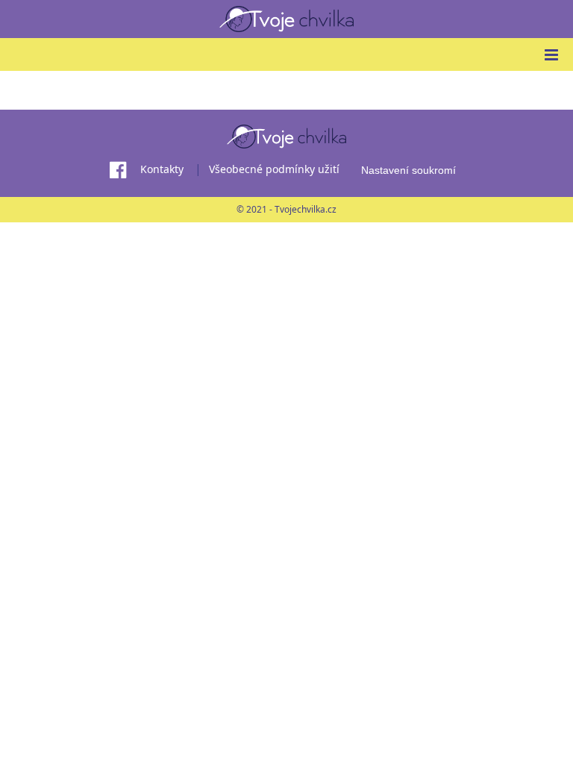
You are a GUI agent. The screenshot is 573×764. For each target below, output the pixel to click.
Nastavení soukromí (408, 170)
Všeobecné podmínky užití (274, 169)
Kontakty (162, 169)
